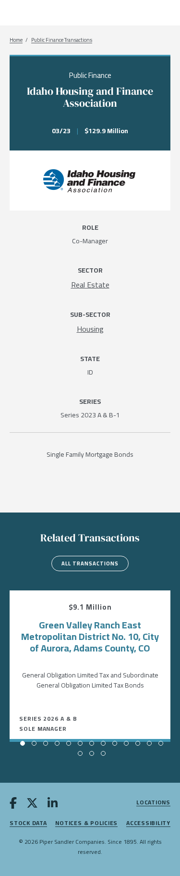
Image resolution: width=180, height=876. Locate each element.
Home (16, 40)
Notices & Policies (86, 823)
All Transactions (90, 563)
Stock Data (28, 823)
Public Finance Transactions (61, 40)
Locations (153, 802)
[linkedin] (53, 805)
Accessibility (148, 823)
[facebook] (13, 805)
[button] (22, 743)
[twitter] (32, 805)
